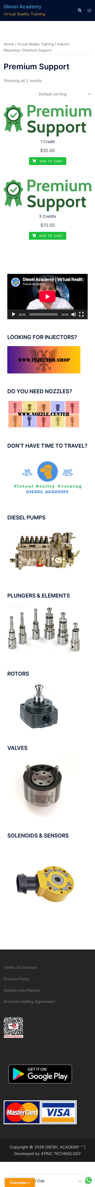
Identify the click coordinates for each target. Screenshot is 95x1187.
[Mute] (73, 314)
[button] (79, 10)
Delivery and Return (22, 990)
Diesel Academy (23, 7)
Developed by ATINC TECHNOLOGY (47, 1153)
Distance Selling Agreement (29, 1001)
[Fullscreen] (81, 314)
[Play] (13, 314)
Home (9, 44)
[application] (47, 296)
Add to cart (50, 161)
